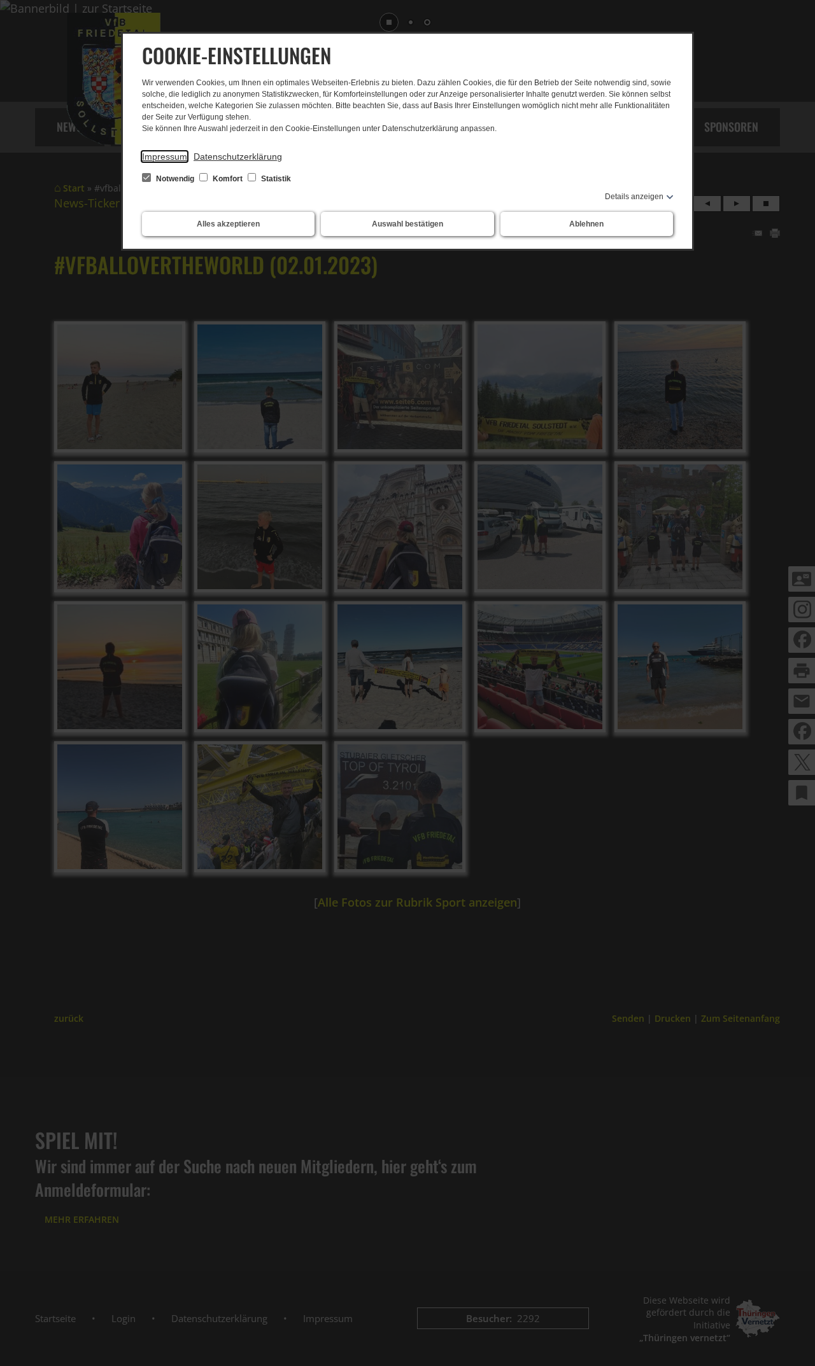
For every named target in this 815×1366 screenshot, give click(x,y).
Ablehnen (586, 224)
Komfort (227, 178)
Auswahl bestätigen (407, 224)
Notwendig (175, 178)
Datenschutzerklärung (238, 156)
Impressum (164, 156)
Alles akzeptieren (228, 224)
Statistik (275, 178)
